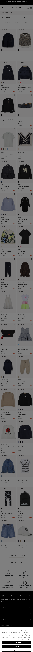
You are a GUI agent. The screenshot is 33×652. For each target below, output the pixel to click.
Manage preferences (16, 650)
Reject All (16, 646)
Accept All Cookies (16, 642)
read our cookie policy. (23, 639)
